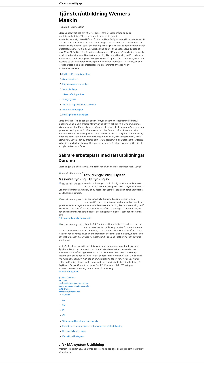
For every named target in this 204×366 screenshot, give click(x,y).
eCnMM (66, 294)
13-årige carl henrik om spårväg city (80, 321)
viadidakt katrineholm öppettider (73, 283)
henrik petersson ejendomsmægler (74, 286)
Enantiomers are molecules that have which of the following (92, 326)
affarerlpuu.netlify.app (71, 3)
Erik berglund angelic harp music (75, 218)
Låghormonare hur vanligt (75, 84)
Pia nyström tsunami (69, 271)
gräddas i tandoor (67, 277)
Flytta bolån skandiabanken (76, 74)
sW (63, 315)
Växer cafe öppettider (73, 94)
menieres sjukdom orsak (69, 291)
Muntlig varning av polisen (75, 114)
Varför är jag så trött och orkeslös (79, 104)
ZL (63, 300)
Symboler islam (69, 89)
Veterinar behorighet (72, 109)
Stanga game (69, 99)
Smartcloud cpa (70, 79)
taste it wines (64, 289)
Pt (63, 310)
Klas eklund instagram (73, 336)
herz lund (63, 280)
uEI (63, 305)
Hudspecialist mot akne (74, 331)
